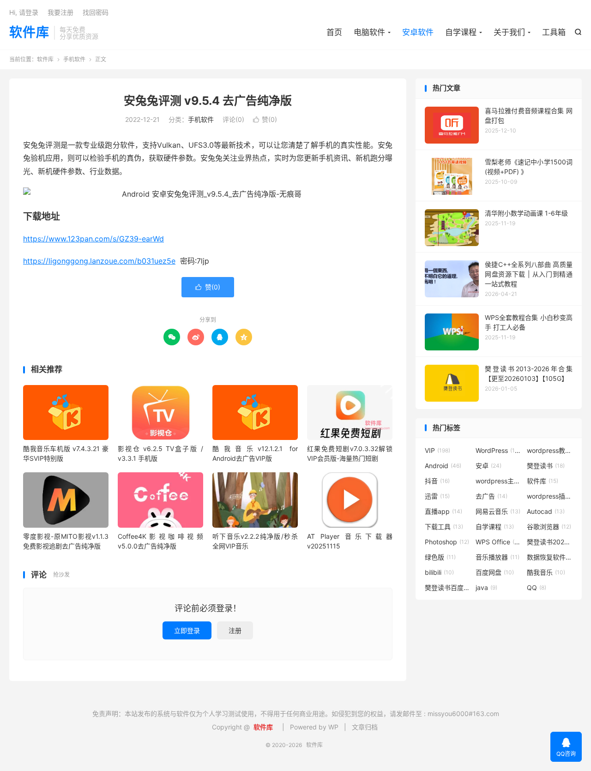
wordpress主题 (499, 481)
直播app (443, 511)
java (486, 587)
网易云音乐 (498, 511)
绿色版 (440, 557)
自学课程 (460, 32)
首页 (334, 32)
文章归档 (365, 727)
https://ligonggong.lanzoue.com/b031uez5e (99, 260)
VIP (437, 450)
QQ (536, 587)
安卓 (488, 466)
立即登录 (187, 630)
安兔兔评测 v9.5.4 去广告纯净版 (208, 101)
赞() (265, 119)
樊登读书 (546, 466)
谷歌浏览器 (549, 526)
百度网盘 (495, 572)
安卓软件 (418, 32)
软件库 (29, 32)
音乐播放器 (497, 557)
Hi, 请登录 (23, 12)
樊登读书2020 (550, 542)
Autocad (546, 511)
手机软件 (74, 59)
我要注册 (60, 12)
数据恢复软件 (550, 557)
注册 (235, 630)
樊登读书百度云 (448, 587)
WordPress (499, 450)
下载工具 (444, 526)
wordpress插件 (550, 496)
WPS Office (499, 542)
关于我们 (509, 32)
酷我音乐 (546, 572)
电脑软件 (369, 32)
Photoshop (447, 542)
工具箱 (554, 32)
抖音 (437, 481)
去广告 (491, 496)
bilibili (439, 572)
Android (443, 466)
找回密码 (96, 12)
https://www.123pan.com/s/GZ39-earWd (93, 238)
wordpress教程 (550, 450)
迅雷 (437, 496)
